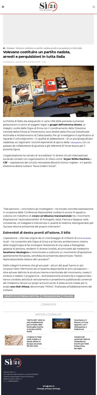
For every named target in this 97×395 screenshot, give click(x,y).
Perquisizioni (51, 296)
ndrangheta (75, 142)
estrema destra (84, 238)
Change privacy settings (48, 389)
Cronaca (10, 48)
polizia (68, 296)
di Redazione (9, 62)
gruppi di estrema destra (21, 296)
